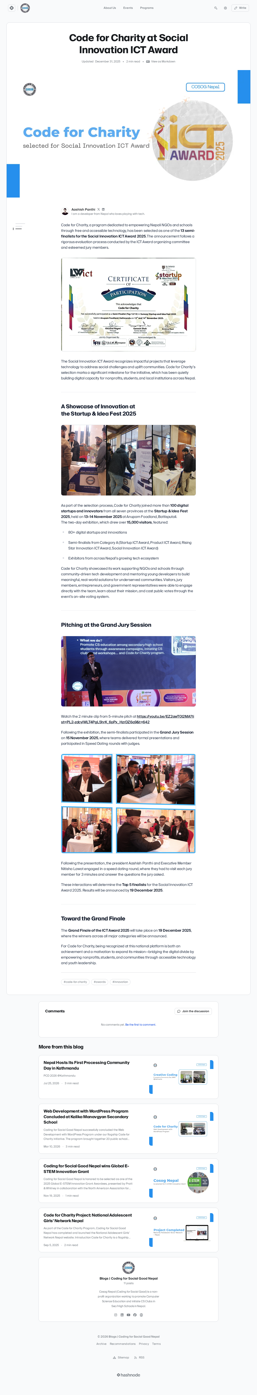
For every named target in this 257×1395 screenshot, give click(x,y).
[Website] (141, 1315)
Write (242, 8)
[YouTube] (128, 1315)
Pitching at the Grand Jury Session (30, 247)
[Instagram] (116, 1315)
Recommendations (123, 1344)
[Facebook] (135, 1315)
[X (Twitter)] (98, 210)
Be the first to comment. (140, 1024)
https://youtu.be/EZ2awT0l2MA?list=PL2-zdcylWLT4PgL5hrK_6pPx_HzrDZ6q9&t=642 (127, 719)
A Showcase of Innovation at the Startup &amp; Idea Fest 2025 (30, 235)
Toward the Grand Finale (30, 255)
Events (128, 8)
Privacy (144, 1344)
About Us (110, 8)
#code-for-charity (75, 982)
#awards (100, 982)
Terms (156, 1344)
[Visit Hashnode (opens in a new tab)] (128, 1375)
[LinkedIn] (103, 210)
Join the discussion (195, 1011)
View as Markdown (163, 62)
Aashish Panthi (83, 209)
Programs (147, 8)
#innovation (120, 982)
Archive (101, 1344)
